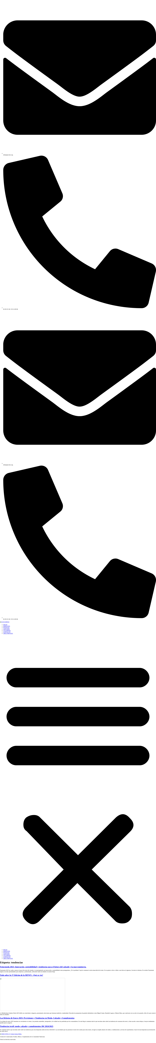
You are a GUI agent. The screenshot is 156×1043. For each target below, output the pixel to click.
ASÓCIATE (6, 629)
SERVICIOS (6, 626)
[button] (78, 792)
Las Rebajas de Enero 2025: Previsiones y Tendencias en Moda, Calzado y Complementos (37, 1018)
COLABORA (7, 630)
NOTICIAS (6, 627)
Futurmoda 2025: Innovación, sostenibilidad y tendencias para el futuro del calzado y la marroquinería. (43, 967)
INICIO (5, 624)
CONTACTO (6, 632)
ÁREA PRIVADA (8, 633)
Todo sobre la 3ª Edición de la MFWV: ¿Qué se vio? (21, 975)
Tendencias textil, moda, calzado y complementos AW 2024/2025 (26, 1026)
